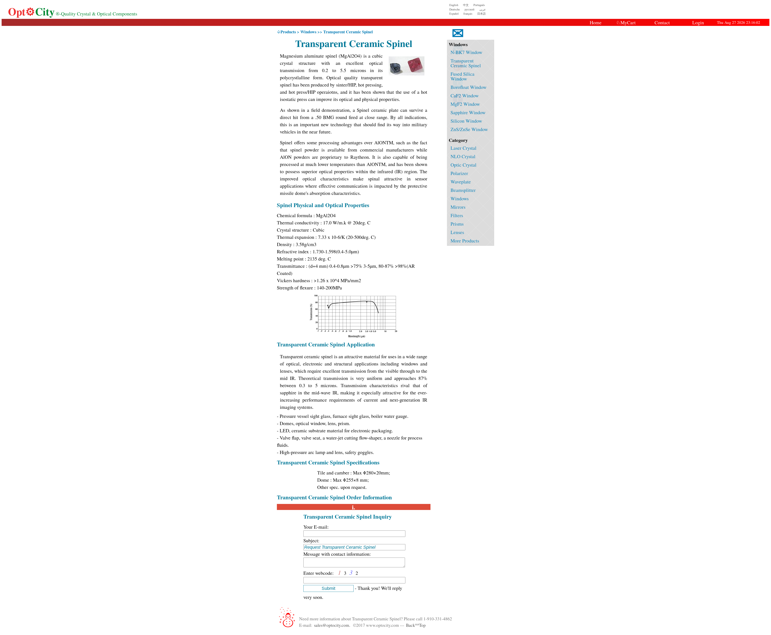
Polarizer (459, 173)
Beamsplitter (463, 190)
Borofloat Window (468, 87)
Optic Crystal (463, 165)
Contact (662, 22)
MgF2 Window (465, 104)
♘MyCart (626, 22)
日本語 (481, 13)
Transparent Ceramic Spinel (466, 63)
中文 (466, 5)
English (453, 5)
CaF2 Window (465, 95)
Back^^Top (416, 625)
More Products (465, 240)
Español (454, 13)
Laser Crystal (463, 148)
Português (479, 5)
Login (698, 22)
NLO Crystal (463, 156)
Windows (460, 198)
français (467, 13)
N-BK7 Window (466, 52)
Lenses (457, 232)
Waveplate (461, 181)
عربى (482, 9)
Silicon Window (466, 121)
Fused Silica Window (462, 76)
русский (469, 9)
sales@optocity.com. (332, 625)
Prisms (457, 224)
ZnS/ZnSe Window (469, 129)
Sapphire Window (468, 112)
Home (596, 22)
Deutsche (454, 9)
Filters (457, 215)
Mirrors (458, 207)
